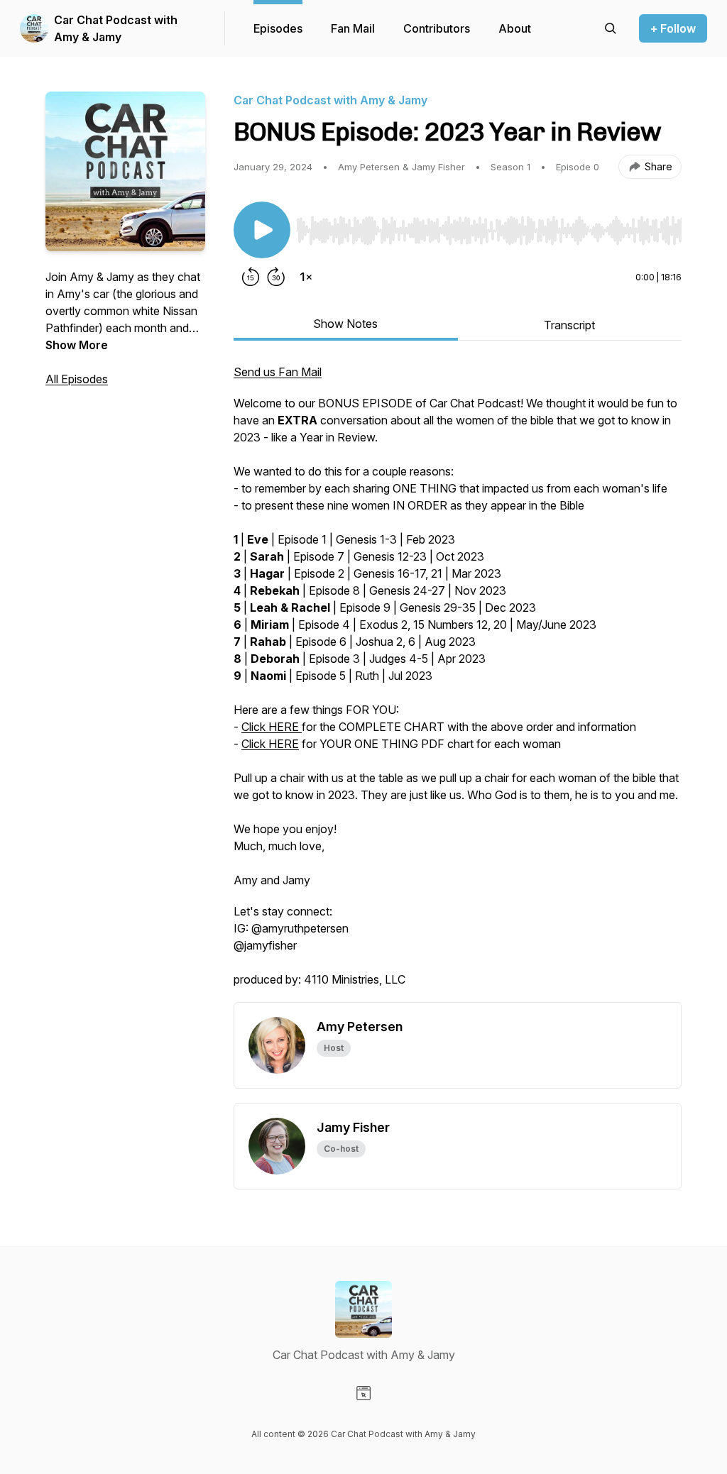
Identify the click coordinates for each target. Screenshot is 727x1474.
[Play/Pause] (262, 230)
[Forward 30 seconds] (276, 277)
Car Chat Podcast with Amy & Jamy (115, 28)
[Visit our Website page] (363, 1393)
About (514, 28)
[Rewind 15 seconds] (251, 277)
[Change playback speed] (306, 277)
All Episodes (76, 379)
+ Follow (673, 28)
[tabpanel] (458, 682)
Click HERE (271, 727)
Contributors (436, 28)
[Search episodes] (610, 28)
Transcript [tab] (569, 325)
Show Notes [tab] (345, 324)
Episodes (277, 28)
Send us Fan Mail (278, 372)
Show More (76, 345)
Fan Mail (353, 28)
